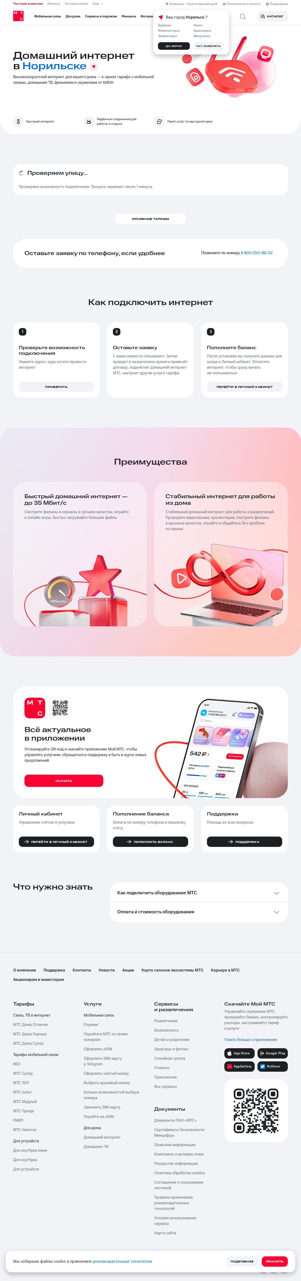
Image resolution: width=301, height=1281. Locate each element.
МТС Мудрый (25, 1102)
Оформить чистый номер (106, 1073)
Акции (128, 970)
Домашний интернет (102, 1137)
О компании (24, 970)
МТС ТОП (21, 1083)
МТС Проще (23, 1111)
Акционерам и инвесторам (38, 980)
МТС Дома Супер (28, 1043)
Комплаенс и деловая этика (179, 1154)
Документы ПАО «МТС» (175, 1120)
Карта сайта (165, 1233)
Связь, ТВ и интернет (32, 1015)
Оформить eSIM (98, 1049)
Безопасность (166, 1030)
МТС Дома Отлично (30, 1025)
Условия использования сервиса (175, 1221)
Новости (107, 970)
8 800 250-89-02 (257, 253)
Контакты (82, 970)
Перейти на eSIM (99, 1117)
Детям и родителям (172, 1040)
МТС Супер (23, 1073)
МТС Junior (22, 1092)
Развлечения (165, 1021)
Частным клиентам (28, 3)
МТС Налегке (24, 1130)
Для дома (92, 1128)
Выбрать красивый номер (107, 1083)
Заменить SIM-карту (102, 1107)
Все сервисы (165, 1087)
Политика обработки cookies (179, 1173)
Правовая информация (174, 1145)
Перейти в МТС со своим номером (106, 1037)
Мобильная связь (99, 1015)
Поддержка (54, 970)
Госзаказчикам (76, 3)
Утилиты (162, 1068)
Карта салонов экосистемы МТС (172, 970)
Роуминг (91, 1025)
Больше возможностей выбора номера (111, 1095)
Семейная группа (169, 1058)
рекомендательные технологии (122, 1261)
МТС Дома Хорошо (30, 1034)
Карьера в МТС (225, 970)
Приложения (165, 1077)
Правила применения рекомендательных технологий (173, 1203)
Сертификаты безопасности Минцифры (179, 1132)
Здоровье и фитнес (171, 1049)
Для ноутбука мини (30, 1150)
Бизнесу (54, 3)
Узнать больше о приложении (250, 1040)
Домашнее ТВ (96, 1147)
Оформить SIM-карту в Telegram (103, 1061)
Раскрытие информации (176, 1163)
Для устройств (26, 1141)
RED (16, 1064)
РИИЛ (18, 1120)
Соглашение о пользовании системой (178, 1185)
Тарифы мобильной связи (35, 1055)
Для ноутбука (25, 1160)
